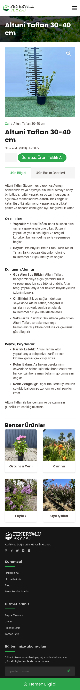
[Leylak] (21, 481)
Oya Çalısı (59, 516)
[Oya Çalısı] (59, 481)
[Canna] (59, 432)
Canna (59, 466)
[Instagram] (6, 551)
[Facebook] (29, 551)
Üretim (9, 621)
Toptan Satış (12, 633)
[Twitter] (17, 551)
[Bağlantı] (19, 8)
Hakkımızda (12, 572)
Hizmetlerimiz (13, 579)
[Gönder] (68, 671)
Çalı (7, 124)
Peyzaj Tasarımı (14, 615)
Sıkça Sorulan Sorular (17, 591)
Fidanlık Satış (12, 627)
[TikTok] (12, 551)
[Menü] (74, 8)
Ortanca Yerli (21, 466)
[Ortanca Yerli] (21, 432)
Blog (7, 585)
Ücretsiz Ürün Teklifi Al (42, 157)
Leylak (20, 516)
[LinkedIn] (23, 551)
